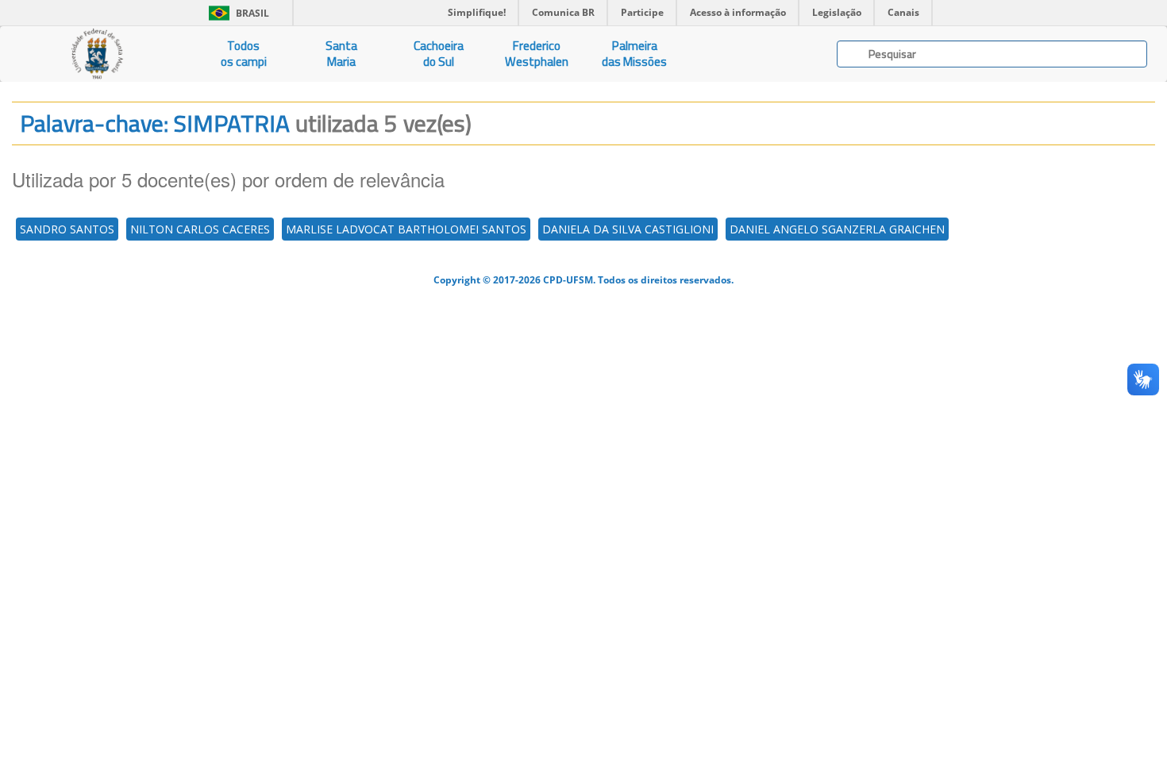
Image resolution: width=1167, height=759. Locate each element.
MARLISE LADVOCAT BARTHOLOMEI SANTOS (406, 229)
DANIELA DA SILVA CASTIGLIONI (628, 229)
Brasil (236, 13)
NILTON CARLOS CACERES (200, 229)
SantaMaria (341, 54)
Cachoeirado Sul (439, 54)
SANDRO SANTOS (67, 229)
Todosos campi (244, 54)
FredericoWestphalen (536, 54)
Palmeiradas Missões (634, 54)
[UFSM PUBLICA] (97, 54)
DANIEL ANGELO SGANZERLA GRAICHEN (837, 229)
